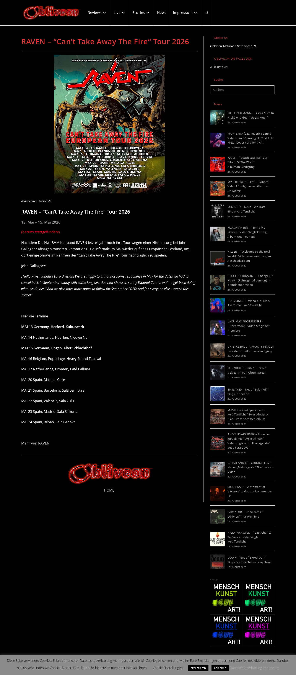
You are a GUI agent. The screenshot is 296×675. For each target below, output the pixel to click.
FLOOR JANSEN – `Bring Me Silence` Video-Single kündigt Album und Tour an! (248, 232)
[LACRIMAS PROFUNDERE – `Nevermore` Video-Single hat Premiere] (217, 327)
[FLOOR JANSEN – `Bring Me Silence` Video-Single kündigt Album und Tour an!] (217, 234)
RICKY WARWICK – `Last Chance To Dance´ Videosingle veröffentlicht (249, 537)
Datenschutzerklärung (246, 667)
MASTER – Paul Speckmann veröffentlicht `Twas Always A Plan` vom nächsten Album (248, 414)
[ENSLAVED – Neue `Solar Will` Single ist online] (217, 393)
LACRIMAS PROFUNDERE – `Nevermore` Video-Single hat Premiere (249, 325)
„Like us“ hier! (219, 67)
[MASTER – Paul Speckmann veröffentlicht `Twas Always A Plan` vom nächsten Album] (217, 416)
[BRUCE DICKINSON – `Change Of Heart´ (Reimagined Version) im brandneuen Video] (217, 282)
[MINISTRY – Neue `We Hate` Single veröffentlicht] (217, 211)
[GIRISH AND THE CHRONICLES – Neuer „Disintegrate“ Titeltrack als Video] (217, 469)
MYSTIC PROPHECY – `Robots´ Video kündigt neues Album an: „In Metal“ (249, 186)
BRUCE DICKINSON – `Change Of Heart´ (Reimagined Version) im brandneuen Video (250, 280)
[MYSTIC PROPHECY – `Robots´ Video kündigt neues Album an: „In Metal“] (217, 188)
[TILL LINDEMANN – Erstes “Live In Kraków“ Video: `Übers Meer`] (217, 117)
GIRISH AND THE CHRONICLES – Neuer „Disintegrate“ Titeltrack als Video (251, 467)
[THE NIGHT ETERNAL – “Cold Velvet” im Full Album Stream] (217, 372)
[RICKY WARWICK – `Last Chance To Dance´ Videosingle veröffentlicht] (217, 539)
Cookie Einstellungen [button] (168, 667)
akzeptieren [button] (198, 668)
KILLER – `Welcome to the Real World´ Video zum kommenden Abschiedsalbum (249, 256)
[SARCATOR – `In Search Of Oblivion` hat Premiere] (217, 516)
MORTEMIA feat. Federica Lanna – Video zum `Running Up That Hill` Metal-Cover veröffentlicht (251, 138)
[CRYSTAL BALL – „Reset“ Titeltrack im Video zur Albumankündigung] (217, 350)
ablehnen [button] (220, 668)
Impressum (271, 667)
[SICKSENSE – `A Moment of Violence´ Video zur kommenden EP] (217, 493)
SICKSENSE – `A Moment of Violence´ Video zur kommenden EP (250, 491)
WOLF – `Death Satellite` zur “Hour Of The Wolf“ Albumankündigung (247, 162)
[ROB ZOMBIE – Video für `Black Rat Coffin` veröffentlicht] (217, 305)
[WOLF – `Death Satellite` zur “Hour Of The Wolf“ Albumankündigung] (217, 164)
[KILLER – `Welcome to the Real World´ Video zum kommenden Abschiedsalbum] (217, 258)
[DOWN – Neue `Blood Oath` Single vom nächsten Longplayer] (217, 561)
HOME (109, 490)
